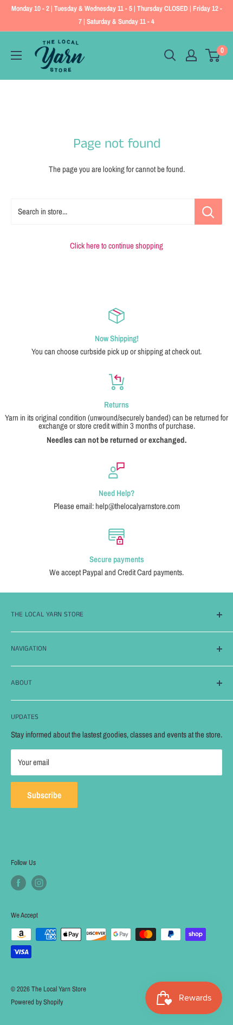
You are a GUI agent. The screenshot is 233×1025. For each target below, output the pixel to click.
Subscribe (44, 795)
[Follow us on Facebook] (18, 882)
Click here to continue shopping (116, 245)
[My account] (191, 55)
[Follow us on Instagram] (39, 882)
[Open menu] (16, 55)
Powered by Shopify (37, 1002)
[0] (213, 55)
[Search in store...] (208, 212)
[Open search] (170, 55)
